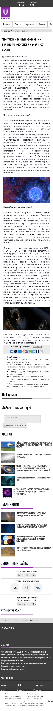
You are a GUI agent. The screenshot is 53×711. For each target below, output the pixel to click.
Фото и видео (20, 2)
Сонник (42, 24)
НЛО (19, 685)
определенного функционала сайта (30, 696)
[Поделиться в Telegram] (34, 352)
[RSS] (19, 5)
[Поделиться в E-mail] (41, 352)
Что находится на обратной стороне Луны (26, 376)
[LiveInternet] (3, 636)
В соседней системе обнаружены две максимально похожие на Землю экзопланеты (28, 365)
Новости (6, 24)
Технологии (38, 685)
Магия (3, 685)
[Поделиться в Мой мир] (19, 352)
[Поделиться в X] (16, 352)
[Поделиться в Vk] (12, 352)
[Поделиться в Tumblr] (38, 352)
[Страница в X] (26, 5)
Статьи (18, 24)
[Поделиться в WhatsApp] (30, 352)
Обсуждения (33, 2)
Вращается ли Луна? (16, 369)
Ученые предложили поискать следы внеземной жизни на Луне (28, 360)
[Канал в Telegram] (29, 5)
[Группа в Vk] (23, 5)
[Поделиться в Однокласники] (23, 352)
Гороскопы (29, 24)
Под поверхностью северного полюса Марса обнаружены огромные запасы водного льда (28, 385)
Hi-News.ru (37, 346)
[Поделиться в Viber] (27, 352)
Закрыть (49, 701)
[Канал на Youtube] (33, 5)
